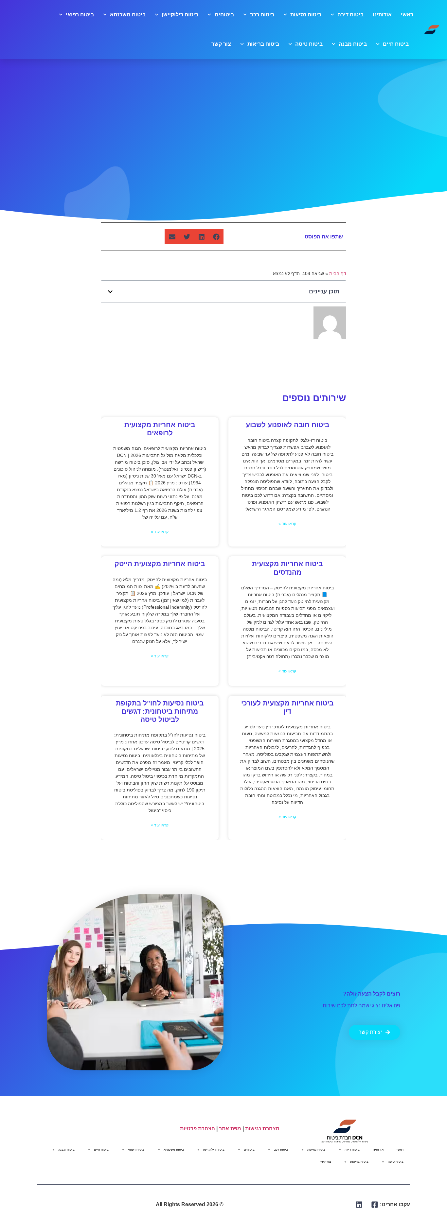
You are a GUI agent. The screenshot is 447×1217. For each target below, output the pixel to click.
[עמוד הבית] (432, 29)
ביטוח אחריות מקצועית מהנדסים (287, 568)
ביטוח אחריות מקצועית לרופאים (159, 429)
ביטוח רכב (262, 14)
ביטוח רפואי (80, 14)
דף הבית (337, 273)
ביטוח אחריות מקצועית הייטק (160, 564)
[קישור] (374, 1204)
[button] (216, 236)
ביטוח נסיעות (305, 14)
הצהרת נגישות (262, 1128)
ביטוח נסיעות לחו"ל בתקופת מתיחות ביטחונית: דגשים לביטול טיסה (160, 711)
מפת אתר (230, 1128)
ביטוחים (224, 14)
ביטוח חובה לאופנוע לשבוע (287, 424)
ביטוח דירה (350, 14)
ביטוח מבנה (353, 44)
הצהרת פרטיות (197, 1128)
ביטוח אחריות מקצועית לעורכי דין (287, 707)
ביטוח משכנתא (128, 14)
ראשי (407, 14)
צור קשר (221, 44)
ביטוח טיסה (309, 44)
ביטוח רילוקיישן (180, 14)
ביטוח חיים (396, 44)
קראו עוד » (287, 524)
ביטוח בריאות (263, 44)
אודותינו (382, 14)
